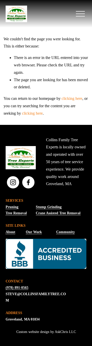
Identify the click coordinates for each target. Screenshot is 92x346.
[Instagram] (13, 182)
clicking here (72, 98)
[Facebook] (28, 182)
